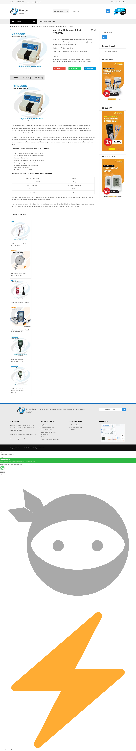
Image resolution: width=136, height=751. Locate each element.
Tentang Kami (44, 409)
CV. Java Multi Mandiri (25, 448)
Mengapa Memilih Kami (48, 432)
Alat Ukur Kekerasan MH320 (20, 302)
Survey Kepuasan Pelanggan (50, 439)
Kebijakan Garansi (55, 409)
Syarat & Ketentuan (68, 409)
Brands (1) (39, 78)
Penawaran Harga (46, 429)
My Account (44, 425)
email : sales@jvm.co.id (34, 2)
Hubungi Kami (80, 409)
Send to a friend (68, 48)
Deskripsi (15, 78)
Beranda (12, 26)
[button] (10, 30)
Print (56, 48)
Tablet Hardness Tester (39, 26)
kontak (47, 204)
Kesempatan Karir (76, 427)
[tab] (15, 77)
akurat (41, 153)
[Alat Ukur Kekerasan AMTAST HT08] (92, 30)
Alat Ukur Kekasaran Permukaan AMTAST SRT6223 (17, 390)
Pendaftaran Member (47, 427)
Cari (104, 37)
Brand (73, 429)
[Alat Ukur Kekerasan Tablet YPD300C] (95, 30)
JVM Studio (44, 434)
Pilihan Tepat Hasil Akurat (118, 2)
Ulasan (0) (27, 78)
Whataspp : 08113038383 (17, 2)
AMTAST (56, 56)
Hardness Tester (23, 26)
